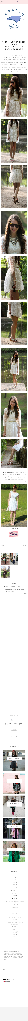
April (15, 927)
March (14, 929)
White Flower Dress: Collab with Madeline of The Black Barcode (14, 45)
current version (15, 472)
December (14, 888)
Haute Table (12, 591)
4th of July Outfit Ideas (15, 906)
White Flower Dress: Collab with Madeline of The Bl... (15, 915)
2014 (14, 934)
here (25, 57)
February (14, 931)
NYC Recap (15, 919)
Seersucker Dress (15, 900)
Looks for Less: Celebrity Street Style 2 (15, 922)
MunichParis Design (19, 1019)
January (14, 932)
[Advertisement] (14, 628)
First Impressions (15, 907)
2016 (14, 885)
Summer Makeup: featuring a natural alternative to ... (15, 909)
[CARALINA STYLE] (14, 21)
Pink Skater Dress (14, 924)
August (14, 895)
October (15, 892)
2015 (14, 887)
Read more (14, 729)
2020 (14, 879)
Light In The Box (5, 64)
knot (13, 477)
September (14, 893)
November (14, 890)
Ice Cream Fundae (15, 904)
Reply (25, 593)
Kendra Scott (23, 477)
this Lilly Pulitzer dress (17, 66)
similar (24, 471)
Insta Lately (15, 921)
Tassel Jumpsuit (15, 913)
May (14, 926)
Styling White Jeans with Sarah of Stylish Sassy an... (15, 902)
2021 (14, 877)
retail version (11, 474)
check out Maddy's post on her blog (17, 481)
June (15, 898)
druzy (16, 477)
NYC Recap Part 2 (14, 911)
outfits (14, 39)
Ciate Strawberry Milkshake (16, 479)
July (14, 897)
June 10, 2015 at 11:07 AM (15, 586)
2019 (14, 881)
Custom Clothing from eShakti (15, 917)
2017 (14, 884)
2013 (14, 936)
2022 (14, 876)
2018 (14, 882)
